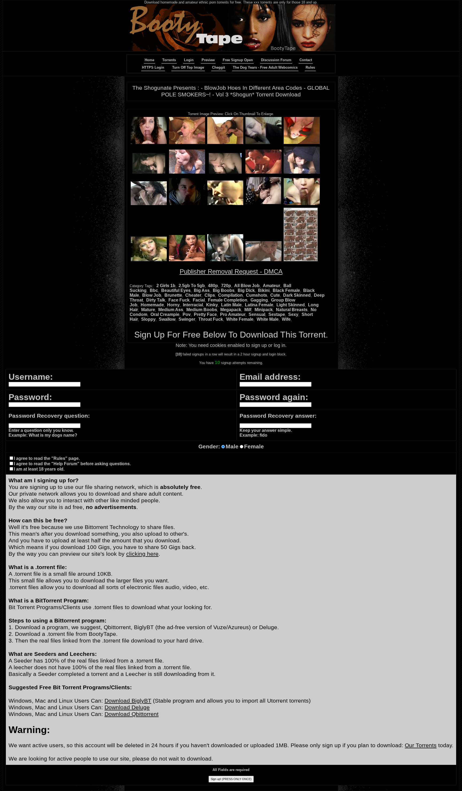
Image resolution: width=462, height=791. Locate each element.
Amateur (271, 285)
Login (189, 60)
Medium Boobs (201, 309)
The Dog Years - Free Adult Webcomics (265, 67)
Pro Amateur (232, 314)
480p (213, 285)
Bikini (264, 290)
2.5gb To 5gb (192, 285)
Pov (187, 314)
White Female (239, 319)
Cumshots (256, 295)
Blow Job (151, 295)
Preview (208, 60)
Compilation (230, 295)
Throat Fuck (210, 319)
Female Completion (227, 300)
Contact (305, 60)
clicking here (142, 554)
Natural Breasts (291, 309)
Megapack (230, 309)
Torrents (169, 60)
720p (226, 285)
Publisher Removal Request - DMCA (231, 271)
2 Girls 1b (165, 285)
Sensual (257, 314)
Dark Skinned (297, 295)
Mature (148, 309)
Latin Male (231, 305)
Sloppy (148, 319)
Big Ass (202, 290)
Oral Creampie (165, 314)
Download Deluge (127, 707)
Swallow (167, 319)
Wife (286, 319)
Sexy (293, 314)
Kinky (212, 305)
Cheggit (218, 67)
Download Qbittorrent (132, 714)
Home (149, 60)
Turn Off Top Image (188, 67)
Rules (310, 67)
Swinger (187, 319)
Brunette (173, 295)
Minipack (264, 309)
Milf (247, 309)
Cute (275, 295)
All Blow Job (247, 285)
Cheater (193, 295)
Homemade (152, 305)
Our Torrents (421, 745)
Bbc (154, 290)
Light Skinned (290, 305)
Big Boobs (223, 290)
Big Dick (246, 290)
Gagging (259, 300)
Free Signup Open (238, 60)
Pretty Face (205, 314)
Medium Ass (170, 309)
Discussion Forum (276, 60)
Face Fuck (179, 300)
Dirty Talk (155, 300)
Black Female (286, 290)
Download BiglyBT (128, 701)
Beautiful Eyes (176, 290)
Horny (173, 305)
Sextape (276, 314)
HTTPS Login (153, 67)
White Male (268, 319)
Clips (210, 295)
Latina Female (259, 305)
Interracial (193, 305)
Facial (199, 300)
